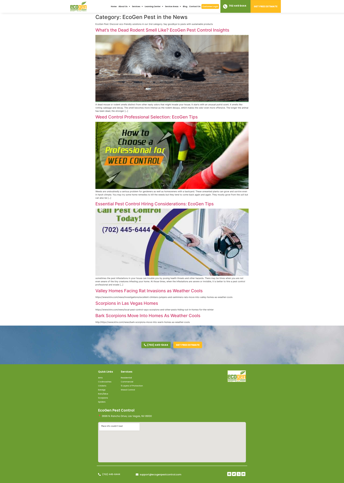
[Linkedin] (243, 474)
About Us (123, 6)
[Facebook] (229, 474)
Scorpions (103, 397)
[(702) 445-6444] (99, 474)
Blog (185, 6)
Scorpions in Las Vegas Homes (126, 303)
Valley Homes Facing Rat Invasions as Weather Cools (149, 290)
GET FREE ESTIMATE (265, 6)
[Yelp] (239, 474)
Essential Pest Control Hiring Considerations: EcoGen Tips (154, 203)
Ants (100, 377)
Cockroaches (104, 381)
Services (136, 6)
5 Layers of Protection (132, 385)
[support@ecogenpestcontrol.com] (137, 474)
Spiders (101, 401)
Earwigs (101, 389)
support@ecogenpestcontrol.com (160, 474)
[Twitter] (234, 474)
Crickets (102, 385)
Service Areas (171, 6)
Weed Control (128, 389)
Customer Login (210, 6)
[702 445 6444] (225, 6)
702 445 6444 (237, 5)
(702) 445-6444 (111, 474)
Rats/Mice (103, 393)
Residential (126, 377)
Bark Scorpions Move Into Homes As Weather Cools (147, 315)
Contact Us (194, 6)
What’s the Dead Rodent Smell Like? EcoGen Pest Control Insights (162, 30)
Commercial (127, 381)
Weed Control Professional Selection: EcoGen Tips (146, 117)
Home (114, 6)
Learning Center (153, 6)
